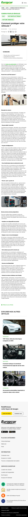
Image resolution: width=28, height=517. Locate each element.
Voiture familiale (8, 19)
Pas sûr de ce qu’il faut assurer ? (12, 55)
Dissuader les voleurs (9, 56)
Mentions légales (4, 508)
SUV (3, 16)
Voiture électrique (14, 16)
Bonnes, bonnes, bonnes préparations (13, 58)
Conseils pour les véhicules (17, 7)
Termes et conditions (5, 515)
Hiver (2, 446)
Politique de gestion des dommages (19, 508)
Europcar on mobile (6, 458)
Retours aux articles (8, 304)
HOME (2, 7)
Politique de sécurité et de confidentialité (10, 512)
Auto (7, 7)
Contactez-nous (18, 413)
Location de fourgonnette (7, 472)
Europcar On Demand (6, 477)
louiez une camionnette (11, 64)
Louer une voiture (7, 413)
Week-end (3, 444)
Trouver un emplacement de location (10, 460)
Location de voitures (6, 469)
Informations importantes (21, 515)
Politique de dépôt (5, 510)
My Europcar (4, 475)
